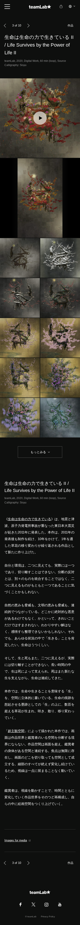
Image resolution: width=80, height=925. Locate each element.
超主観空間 (16, 731)
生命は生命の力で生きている (29, 519)
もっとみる (38, 452)
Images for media (15, 840)
